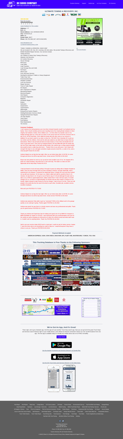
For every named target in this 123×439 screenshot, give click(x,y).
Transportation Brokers (103, 411)
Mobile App (91, 3)
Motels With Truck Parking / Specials (90, 406)
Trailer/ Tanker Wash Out (90, 411)
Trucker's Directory (55, 431)
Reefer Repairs (66, 409)
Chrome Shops (67, 404)
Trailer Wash (80, 411)
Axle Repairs (25, 404)
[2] (26, 22)
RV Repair (97, 409)
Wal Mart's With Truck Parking (50, 416)
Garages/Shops (105, 404)
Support (84, 3)
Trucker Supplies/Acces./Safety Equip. (95, 413)
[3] (28, 22)
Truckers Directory (74, 3)
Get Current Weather (81, 49)
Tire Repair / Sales (57, 411)
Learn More (61, 337)
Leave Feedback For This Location (29, 26)
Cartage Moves (40, 404)
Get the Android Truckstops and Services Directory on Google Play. (61, 350)
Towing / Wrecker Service (69, 411)
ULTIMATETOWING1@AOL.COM (29, 44)
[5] (32, 22)
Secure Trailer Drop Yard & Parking (22, 411)
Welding (78, 416)
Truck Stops (74, 413)
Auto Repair (17, 404)
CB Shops (59, 404)
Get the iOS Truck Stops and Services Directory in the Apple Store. (61, 363)
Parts (27, 409)
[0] (21, 22)
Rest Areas (73, 409)
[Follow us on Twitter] (63, 421)
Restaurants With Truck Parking (86, 409)
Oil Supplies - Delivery (19, 409)
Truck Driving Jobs (47, 413)
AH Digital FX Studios (79, 434)
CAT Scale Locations (50, 404)
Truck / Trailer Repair (36, 413)
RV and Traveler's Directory (66, 431)
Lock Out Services (53, 406)
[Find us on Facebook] (60, 421)
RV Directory (112, 3)
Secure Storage (105, 409)
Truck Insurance (57, 413)
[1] (24, 22)
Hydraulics (29, 406)
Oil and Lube (104, 406)
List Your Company (101, 3)
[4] (30, 22)
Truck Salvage (66, 413)
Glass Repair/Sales (21, 406)
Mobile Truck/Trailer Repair (74, 406)
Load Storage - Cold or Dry (40, 406)
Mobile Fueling (62, 406)
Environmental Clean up (78, 404)
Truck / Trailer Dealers (24, 413)
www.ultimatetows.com (26, 42)
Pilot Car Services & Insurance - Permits (51, 409)
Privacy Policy (61, 434)
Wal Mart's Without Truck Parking (66, 416)
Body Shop (32, 404)
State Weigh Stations (46, 411)
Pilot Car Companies (35, 409)
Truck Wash (81, 413)
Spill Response (36, 411)
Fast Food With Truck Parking (93, 404)
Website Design (69, 434)
